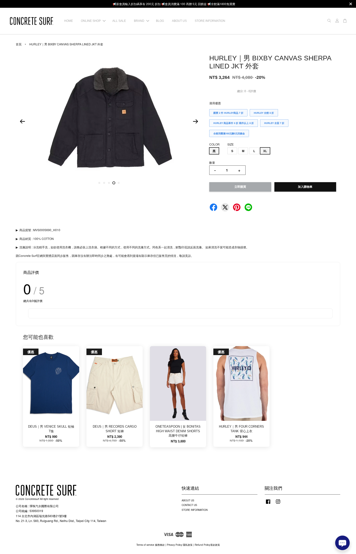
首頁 (19, 44)
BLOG (160, 21)
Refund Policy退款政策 (207, 544)
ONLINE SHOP (91, 21)
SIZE (230, 144)
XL (265, 151)
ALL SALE (119, 21)
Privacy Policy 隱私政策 (180, 544)
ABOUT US (179, 21)
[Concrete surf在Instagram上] (278, 504)
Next (195, 121)
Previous (22, 121)
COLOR (214, 144)
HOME (68, 21)
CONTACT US (189, 505)
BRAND (139, 21)
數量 (212, 162)
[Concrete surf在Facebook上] (268, 504)
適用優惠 (215, 103)
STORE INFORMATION (210, 21)
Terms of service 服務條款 (150, 544)
